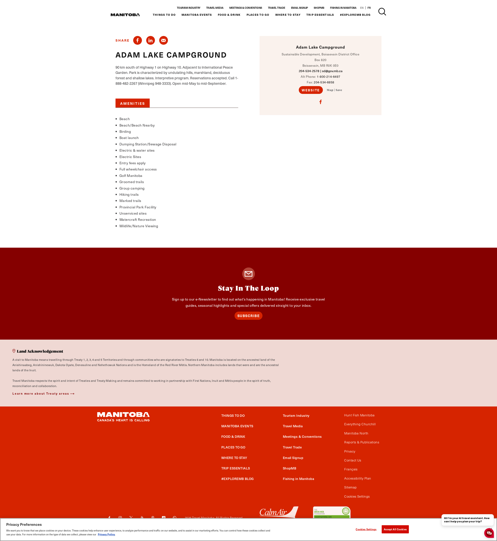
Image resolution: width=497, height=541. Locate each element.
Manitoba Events (197, 14)
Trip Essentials (320, 14)
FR (369, 7)
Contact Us (352, 460)
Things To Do (164, 14)
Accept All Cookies (395, 529)
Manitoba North (356, 433)
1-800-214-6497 (328, 76)
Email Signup (299, 7)
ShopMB (319, 7)
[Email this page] (163, 40)
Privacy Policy (106, 534)
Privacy (349, 451)
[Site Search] (382, 12)
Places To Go (258, 14)
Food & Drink (229, 14)
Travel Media (214, 7)
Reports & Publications (361, 442)
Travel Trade (276, 7)
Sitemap (350, 487)
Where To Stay (288, 14)
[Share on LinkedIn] (150, 40)
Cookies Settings (366, 529)
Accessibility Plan (357, 478)
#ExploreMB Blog (355, 14)
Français (351, 469)
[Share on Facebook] (137, 40)
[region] (248, 529)
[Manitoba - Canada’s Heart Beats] (125, 15)
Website (311, 90)
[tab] (133, 103)
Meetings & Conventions (245, 7)
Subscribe (248, 315)
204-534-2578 (309, 71)
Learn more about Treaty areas (40, 393)
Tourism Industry (188, 7)
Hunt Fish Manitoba (359, 415)
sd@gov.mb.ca (332, 71)
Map (330, 90)
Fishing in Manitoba (343, 7)
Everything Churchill (360, 424)
